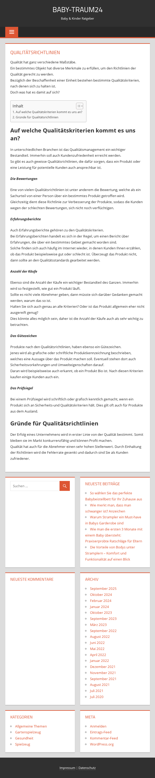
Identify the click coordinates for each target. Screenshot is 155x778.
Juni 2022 (97, 642)
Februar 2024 (100, 600)
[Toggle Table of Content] (77, 106)
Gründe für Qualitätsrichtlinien (37, 117)
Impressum (67, 768)
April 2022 (98, 654)
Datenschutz (87, 768)
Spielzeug (22, 744)
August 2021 (100, 684)
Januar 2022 (99, 660)
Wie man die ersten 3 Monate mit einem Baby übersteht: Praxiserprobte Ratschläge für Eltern (113, 535)
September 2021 (103, 678)
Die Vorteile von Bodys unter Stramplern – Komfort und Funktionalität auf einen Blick (110, 553)
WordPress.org (102, 744)
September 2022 (103, 630)
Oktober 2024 (101, 594)
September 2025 (103, 588)
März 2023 (98, 624)
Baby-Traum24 (77, 9)
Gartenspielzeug (28, 732)
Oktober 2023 (101, 612)
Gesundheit (24, 738)
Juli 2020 (97, 696)
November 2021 (103, 672)
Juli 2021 (97, 690)
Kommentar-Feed (104, 738)
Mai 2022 (97, 648)
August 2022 (100, 636)
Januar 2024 (99, 606)
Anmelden (98, 726)
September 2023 (103, 618)
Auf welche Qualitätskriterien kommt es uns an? (49, 112)
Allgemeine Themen (31, 726)
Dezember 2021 (103, 666)
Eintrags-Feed (100, 732)
